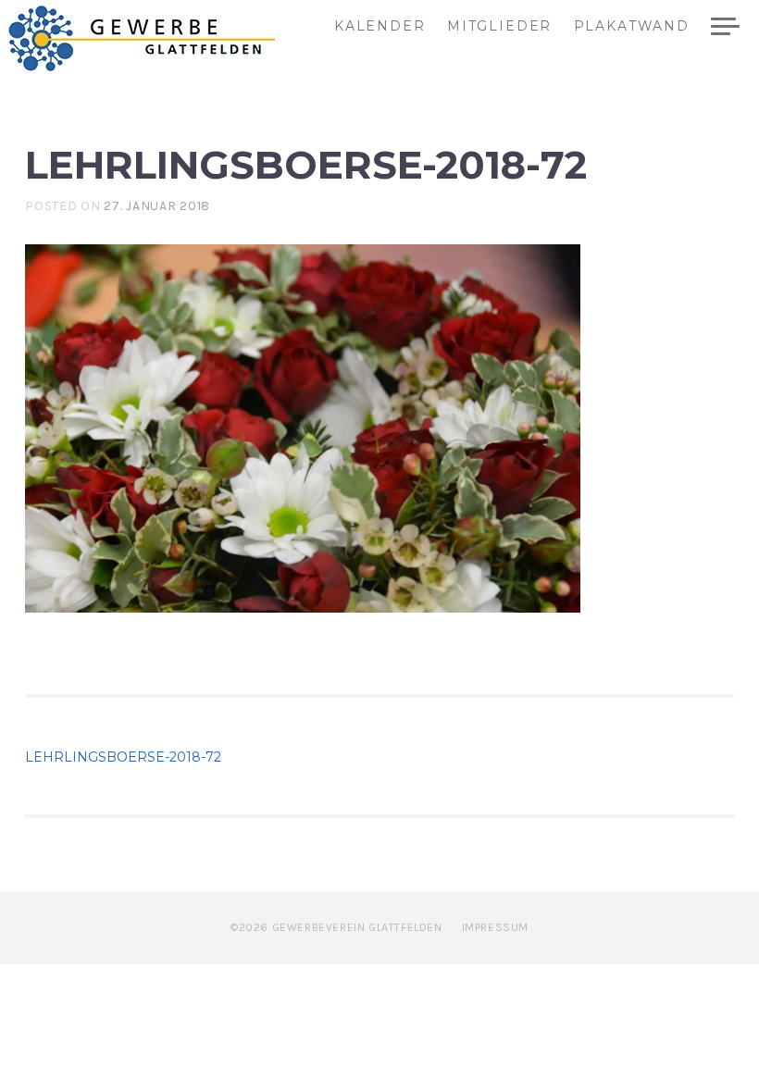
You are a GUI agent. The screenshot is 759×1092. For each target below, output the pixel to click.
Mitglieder (499, 26)
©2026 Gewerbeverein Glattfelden (336, 927)
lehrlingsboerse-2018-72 (123, 757)
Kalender (380, 26)
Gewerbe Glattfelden (158, 38)
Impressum (495, 927)
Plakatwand (632, 26)
